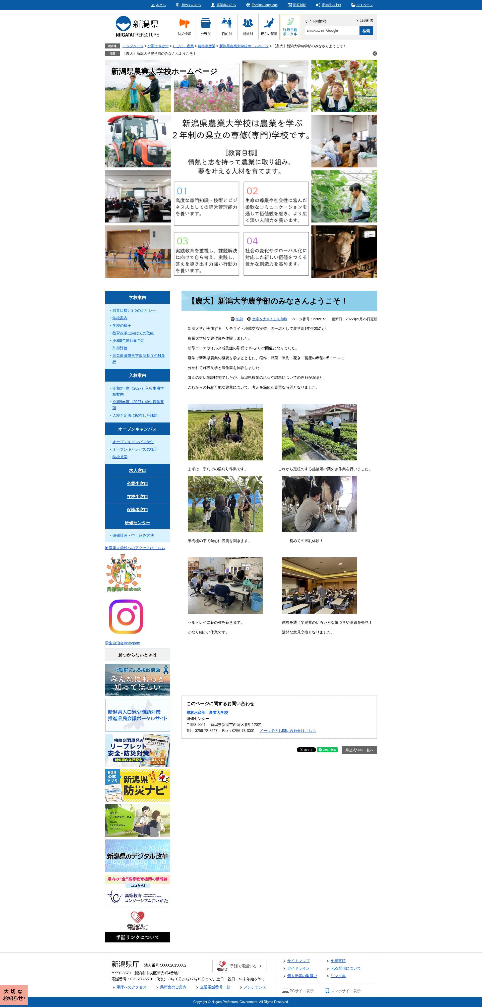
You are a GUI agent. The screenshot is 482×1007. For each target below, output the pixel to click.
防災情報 (184, 34)
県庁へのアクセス (131, 987)
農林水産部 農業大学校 (207, 712)
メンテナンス (255, 987)
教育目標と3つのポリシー (134, 310)
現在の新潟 (269, 34)
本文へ (161, 5)
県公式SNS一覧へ (359, 750)
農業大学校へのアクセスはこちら (137, 548)
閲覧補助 (299, 5)
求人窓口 (137, 470)
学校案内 (137, 297)
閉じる (375, 53)
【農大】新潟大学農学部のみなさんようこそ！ (159, 53)
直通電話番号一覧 (215, 987)
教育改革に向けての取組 (133, 333)
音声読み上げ (331, 5)
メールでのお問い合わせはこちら (288, 730)
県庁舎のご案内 (173, 987)
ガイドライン (298, 968)
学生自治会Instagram (122, 643)
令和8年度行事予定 (128, 340)
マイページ (364, 5)
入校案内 (137, 375)
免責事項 (338, 961)
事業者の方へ (226, 5)
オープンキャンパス (137, 429)
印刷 (239, 319)
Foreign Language (265, 5)
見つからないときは (137, 655)
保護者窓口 (137, 509)
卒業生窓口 (137, 483)
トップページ (133, 46)
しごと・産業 (183, 46)
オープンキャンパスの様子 (135, 449)
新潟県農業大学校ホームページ (244, 46)
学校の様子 (121, 325)
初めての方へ (191, 5)
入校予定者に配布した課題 (135, 415)
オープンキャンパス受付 (133, 442)
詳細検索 (366, 21)
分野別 (206, 34)
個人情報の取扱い (302, 976)
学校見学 (120, 457)
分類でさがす (158, 46)
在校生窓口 (137, 496)
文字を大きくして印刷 (269, 319)
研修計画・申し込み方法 (133, 535)
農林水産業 (206, 46)
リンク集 (338, 976)
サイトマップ (298, 961)
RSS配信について (346, 968)
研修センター (137, 522)
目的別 (227, 34)
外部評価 (120, 348)
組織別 (248, 34)
